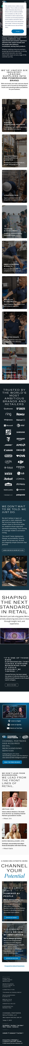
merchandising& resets (9, 995)
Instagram (12, 1033)
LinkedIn (5, 1033)
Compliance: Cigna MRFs (9, 1041)
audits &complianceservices (7, 980)
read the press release (12, 762)
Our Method (6, 1025)
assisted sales (9, 1003)
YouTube (19, 1033)
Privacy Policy (6, 1040)
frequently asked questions (14, 966)
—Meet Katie (7, 848)
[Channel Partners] (9, 2)
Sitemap (19, 1041)
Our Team (20, 1025)
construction (9, 989)
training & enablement (12, 992)
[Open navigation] (25, 2)
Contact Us (15, 1026)
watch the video (11, 685)
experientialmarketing (8, 1007)
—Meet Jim (7, 819)
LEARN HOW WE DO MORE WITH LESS (13, 550)
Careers (9, 1026)
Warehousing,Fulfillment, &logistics (9, 985)
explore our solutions (12, 958)
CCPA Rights (14, 1040)
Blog (4, 1026)
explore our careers (11, 917)
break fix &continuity (7, 1000)
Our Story (13, 1025)
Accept (18, 31)
